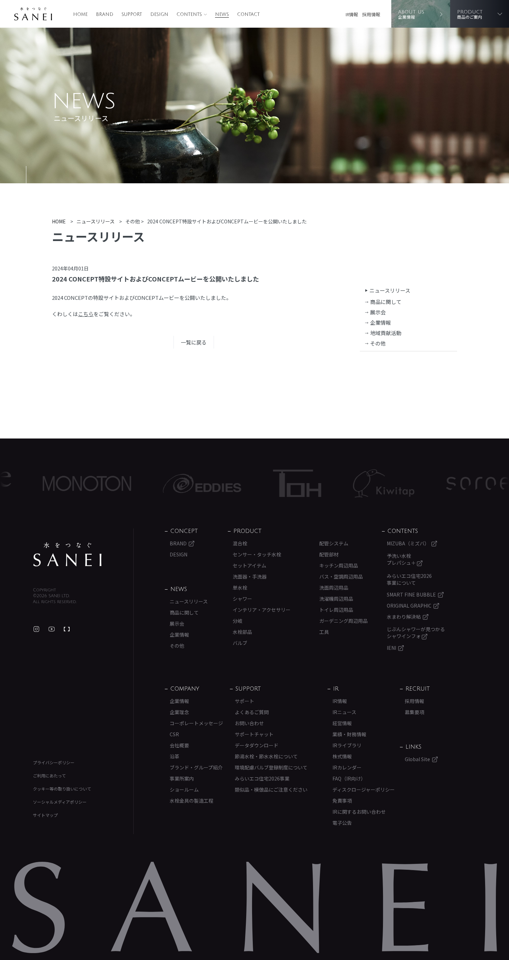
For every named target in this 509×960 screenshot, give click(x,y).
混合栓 (240, 543)
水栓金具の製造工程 (191, 800)
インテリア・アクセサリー (262, 609)
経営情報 (342, 723)
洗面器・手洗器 (250, 576)
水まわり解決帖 (404, 616)
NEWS (222, 14)
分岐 (237, 620)
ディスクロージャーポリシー (363, 789)
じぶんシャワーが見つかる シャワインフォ (416, 632)
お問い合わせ (249, 723)
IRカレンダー (346, 767)
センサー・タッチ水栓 (257, 554)
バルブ (240, 642)
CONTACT (248, 14)
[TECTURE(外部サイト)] (66, 629)
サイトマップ (45, 815)
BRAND (104, 14)
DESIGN (159, 14)
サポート (244, 701)
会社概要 (179, 745)
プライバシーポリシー (53, 762)
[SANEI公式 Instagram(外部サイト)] (36, 629)
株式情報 (342, 756)
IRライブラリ (346, 745)
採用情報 (371, 14)
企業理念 (179, 712)
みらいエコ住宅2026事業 (262, 778)
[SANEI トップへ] (67, 554)
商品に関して (385, 301)
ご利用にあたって (49, 775)
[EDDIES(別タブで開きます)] (172, 483)
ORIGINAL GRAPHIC (409, 605)
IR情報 (352, 14)
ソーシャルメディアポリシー (60, 802)
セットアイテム (249, 565)
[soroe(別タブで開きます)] (449, 483)
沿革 (174, 756)
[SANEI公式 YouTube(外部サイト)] (51, 629)
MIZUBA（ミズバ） (408, 543)
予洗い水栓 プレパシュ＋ (402, 559)
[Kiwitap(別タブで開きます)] (354, 483)
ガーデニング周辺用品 (343, 620)
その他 (378, 343)
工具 (324, 631)
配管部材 (329, 554)
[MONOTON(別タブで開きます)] (57, 483)
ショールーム (184, 789)
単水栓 (240, 587)
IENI (391, 647)
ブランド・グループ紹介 (196, 767)
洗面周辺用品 (333, 587)
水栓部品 (242, 631)
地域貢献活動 (385, 332)
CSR (174, 734)
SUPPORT (132, 14)
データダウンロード (256, 745)
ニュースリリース (389, 290)
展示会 (378, 312)
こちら (85, 313)
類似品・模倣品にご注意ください (271, 789)
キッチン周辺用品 (338, 565)
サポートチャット (254, 734)
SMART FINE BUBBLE (411, 594)
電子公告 (342, 822)
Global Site (417, 759)
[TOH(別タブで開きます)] (267, 483)
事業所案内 (182, 778)
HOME (80, 14)
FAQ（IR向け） (349, 778)
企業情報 (380, 322)
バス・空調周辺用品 (341, 576)
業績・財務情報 (349, 734)
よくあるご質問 (252, 712)
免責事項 (342, 800)
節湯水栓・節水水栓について (266, 756)
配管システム (333, 543)
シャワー (242, 598)
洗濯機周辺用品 (336, 598)
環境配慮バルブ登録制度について (271, 767)
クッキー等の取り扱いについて (62, 789)
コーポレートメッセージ (196, 723)
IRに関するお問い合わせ (359, 811)
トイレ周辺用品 (336, 609)
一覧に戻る (194, 342)
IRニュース (344, 712)
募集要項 (414, 712)
